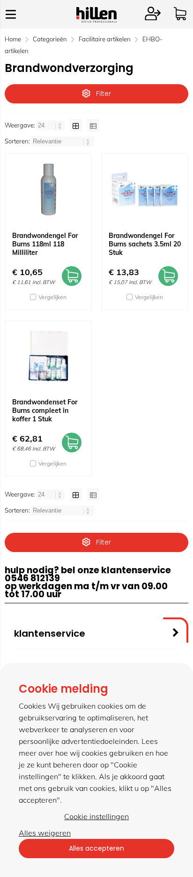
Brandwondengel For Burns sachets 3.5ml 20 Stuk (145, 244)
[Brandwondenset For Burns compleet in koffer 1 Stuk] (48, 356)
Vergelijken (52, 296)
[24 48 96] (51, 125)
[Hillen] (96, 19)
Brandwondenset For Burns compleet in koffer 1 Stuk (44, 410)
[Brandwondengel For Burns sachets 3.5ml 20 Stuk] (144, 189)
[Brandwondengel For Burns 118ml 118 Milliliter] (48, 189)
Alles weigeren (45, 832)
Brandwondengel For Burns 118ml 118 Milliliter (45, 244)
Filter (103, 93)
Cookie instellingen (96, 816)
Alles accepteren (96, 848)
